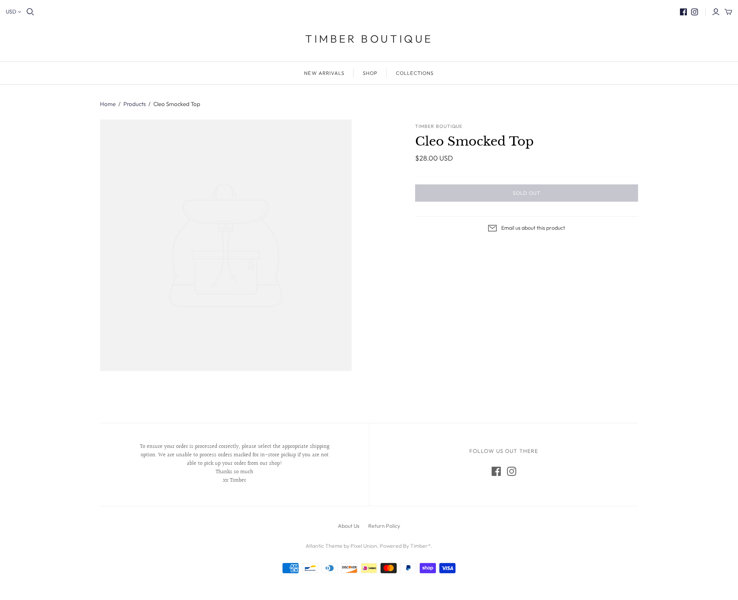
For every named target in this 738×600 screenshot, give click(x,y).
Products (134, 104)
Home (108, 104)
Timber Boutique (369, 38)
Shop (370, 73)
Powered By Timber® (405, 545)
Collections (415, 73)
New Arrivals (324, 73)
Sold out (526, 193)
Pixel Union (364, 545)
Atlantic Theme (324, 545)
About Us (348, 525)
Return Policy (384, 525)
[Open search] (30, 12)
